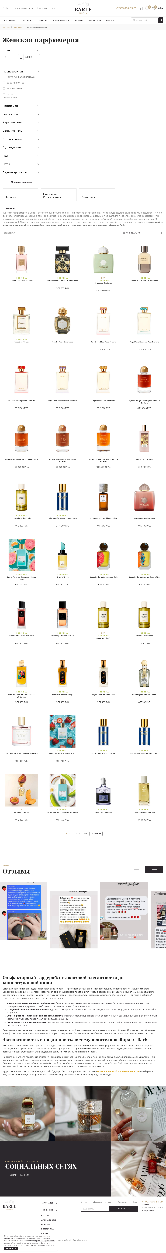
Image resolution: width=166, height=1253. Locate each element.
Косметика (94, 20)
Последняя (96, 834)
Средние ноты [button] (12, 130)
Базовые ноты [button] (12, 139)
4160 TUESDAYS (14, 88)
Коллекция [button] (10, 114)
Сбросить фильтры (21, 182)
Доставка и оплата (23, 8)
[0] (147, 8)
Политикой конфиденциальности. (26, 1243)
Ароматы (9, 20)
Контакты (42, 8)
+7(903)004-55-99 (126, 8)
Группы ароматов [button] (15, 172)
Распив (43, 20)
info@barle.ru (148, 1210)
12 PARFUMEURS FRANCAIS (20, 77)
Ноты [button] (6, 164)
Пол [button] (5, 155)
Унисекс (10, 208)
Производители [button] (14, 71)
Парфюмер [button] (10, 105)
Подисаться (123, 1209)
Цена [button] (6, 50)
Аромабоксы (61, 20)
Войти (160, 8)
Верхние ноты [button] (12, 122)
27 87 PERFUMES (15, 83)
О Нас (6, 8)
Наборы (78, 20)
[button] (154, 869)
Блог (53, 8)
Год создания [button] (12, 147)
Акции (110, 20)
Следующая (85, 833)
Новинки (27, 20)
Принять (11, 1248)
